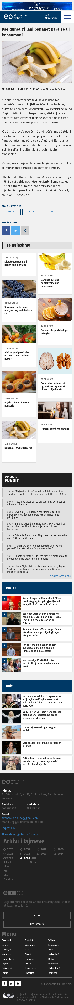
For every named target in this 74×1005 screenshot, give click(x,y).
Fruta (52, 211)
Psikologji (7, 968)
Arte (50, 949)
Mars (6, 866)
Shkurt (7, 862)
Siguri (28, 954)
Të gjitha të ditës (60, 576)
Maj (5, 875)
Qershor (8, 879)
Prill (5, 870)
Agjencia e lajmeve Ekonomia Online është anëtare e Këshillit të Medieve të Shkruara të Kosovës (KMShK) (43, 997)
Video (51, 940)
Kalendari (53, 954)
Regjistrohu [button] (37, 924)
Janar (6, 858)
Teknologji (54, 968)
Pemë (31, 211)
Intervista (30, 968)
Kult (27, 949)
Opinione (30, 945)
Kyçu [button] (37, 915)
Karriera (52, 973)
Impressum (9, 828)
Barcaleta (53, 963)
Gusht (33, 862)
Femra (5, 973)
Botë (51, 959)
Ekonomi (6, 940)
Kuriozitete (8, 959)
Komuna (6, 954)
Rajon (5, 963)
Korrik (33, 858)
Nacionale (53, 945)
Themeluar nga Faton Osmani (20, 834)
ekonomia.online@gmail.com (20, 818)
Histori (28, 963)
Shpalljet (29, 973)
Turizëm (29, 959)
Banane (11, 211)
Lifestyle (6, 949)
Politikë (29, 940)
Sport (5, 945)
